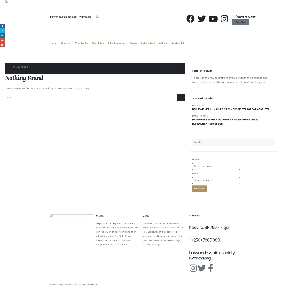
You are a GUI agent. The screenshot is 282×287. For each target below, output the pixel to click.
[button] (49, 52)
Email (195, 173)
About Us (65, 43)
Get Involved (148, 43)
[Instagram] (224, 19)
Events (133, 43)
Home (53, 43)
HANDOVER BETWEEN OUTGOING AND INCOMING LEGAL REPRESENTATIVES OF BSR (225, 121)
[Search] (181, 97)
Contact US (177, 43)
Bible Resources (116, 43)
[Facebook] (190, 19)
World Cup (98, 43)
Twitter (2, 30)
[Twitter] (202, 19)
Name (195, 159)
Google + (2, 40)
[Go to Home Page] (8, 67)
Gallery (163, 43)
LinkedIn (2, 35)
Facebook (2, 26)
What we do (81, 43)
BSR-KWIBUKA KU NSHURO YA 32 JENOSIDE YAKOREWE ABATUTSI (230, 109)
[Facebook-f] (210, 268)
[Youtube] (213, 19)
